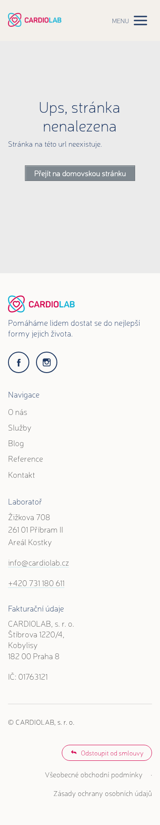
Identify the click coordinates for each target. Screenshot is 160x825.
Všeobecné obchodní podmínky (94, 774)
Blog (16, 442)
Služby (20, 427)
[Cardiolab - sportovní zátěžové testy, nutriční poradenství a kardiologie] (34, 20)
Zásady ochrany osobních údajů (102, 793)
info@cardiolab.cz (38, 562)
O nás (17, 411)
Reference (25, 458)
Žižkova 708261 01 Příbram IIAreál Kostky (35, 529)
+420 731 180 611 (36, 582)
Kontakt (21, 474)
